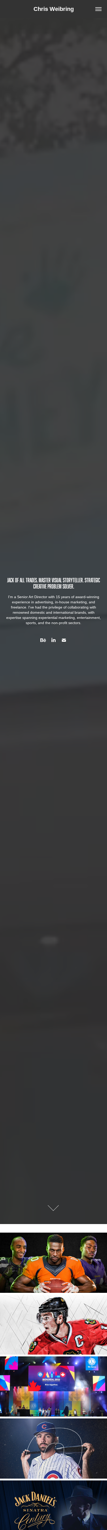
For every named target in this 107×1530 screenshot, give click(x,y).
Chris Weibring (54, 9)
